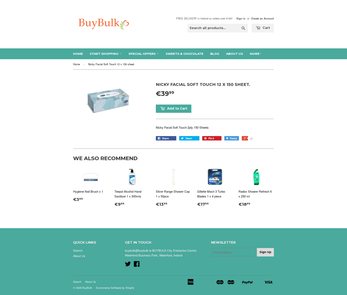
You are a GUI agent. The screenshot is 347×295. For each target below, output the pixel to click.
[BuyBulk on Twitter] (128, 265)
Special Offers (142, 54)
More (254, 54)
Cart (266, 28)
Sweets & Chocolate (184, 54)
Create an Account (262, 18)
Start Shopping (104, 54)
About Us (234, 54)
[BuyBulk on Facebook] (137, 265)
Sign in (240, 18)
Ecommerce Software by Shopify (115, 288)
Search (78, 250)
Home (78, 54)
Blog (214, 54)
